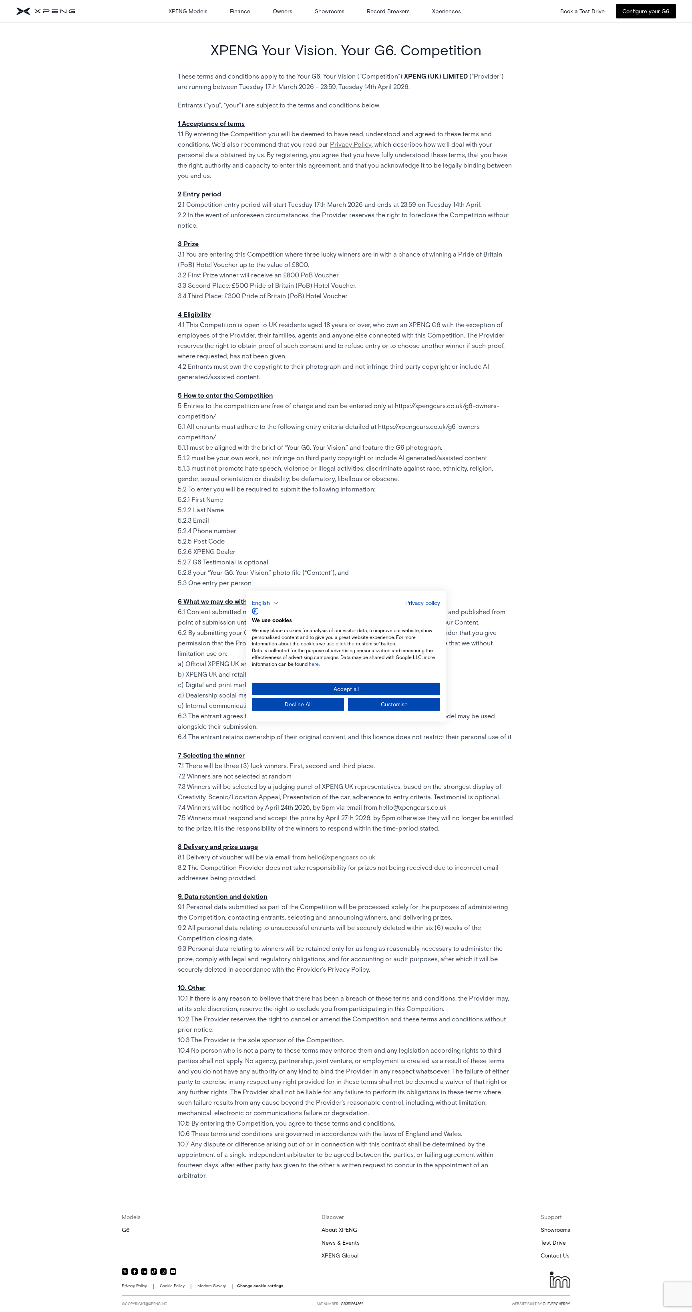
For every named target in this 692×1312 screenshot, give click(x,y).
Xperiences (446, 11)
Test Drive (553, 1242)
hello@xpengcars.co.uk (341, 857)
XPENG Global (340, 1255)
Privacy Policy (351, 144)
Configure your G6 (646, 11)
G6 (126, 1230)
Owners (282, 11)
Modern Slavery (211, 1286)
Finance (240, 11)
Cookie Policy (172, 1286)
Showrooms (329, 11)
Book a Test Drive (582, 11)
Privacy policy (422, 602)
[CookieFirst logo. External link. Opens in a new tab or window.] (255, 611)
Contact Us (555, 1255)
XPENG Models (188, 11)
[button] (265, 603)
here (314, 664)
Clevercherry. (556, 1304)
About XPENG (339, 1230)
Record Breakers (388, 11)
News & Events (341, 1242)
